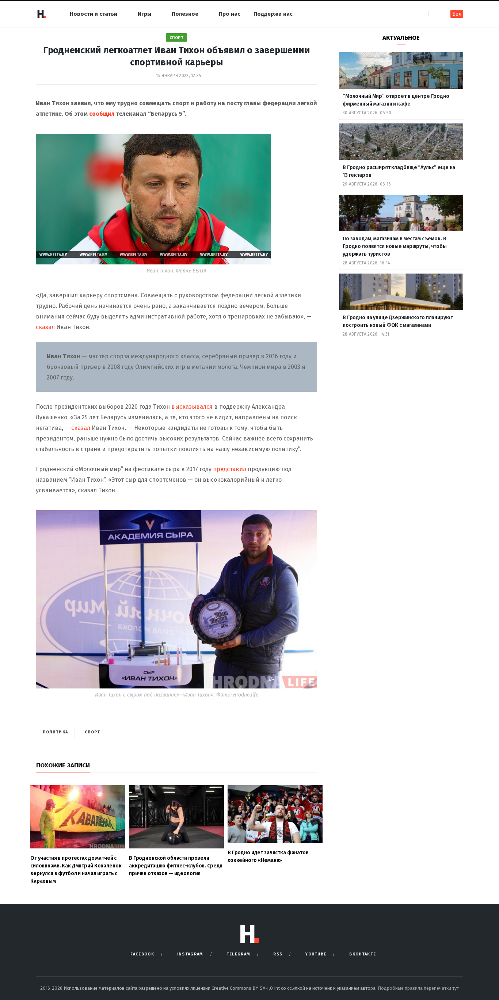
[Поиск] (434, 13)
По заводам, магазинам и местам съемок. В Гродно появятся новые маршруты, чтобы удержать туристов (395, 246)
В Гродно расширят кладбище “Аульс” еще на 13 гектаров (399, 171)
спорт (92, 732)
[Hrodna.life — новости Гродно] (41, 14)
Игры (144, 14)
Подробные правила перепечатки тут (418, 988)
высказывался (192, 406)
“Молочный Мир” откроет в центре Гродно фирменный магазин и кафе (396, 100)
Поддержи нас (273, 14)
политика (55, 732)
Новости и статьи (93, 14)
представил (229, 469)
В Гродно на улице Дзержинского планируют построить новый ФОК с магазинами (398, 321)
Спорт (176, 37)
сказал (45, 327)
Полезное (185, 14)
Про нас (229, 14)
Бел (456, 14)
